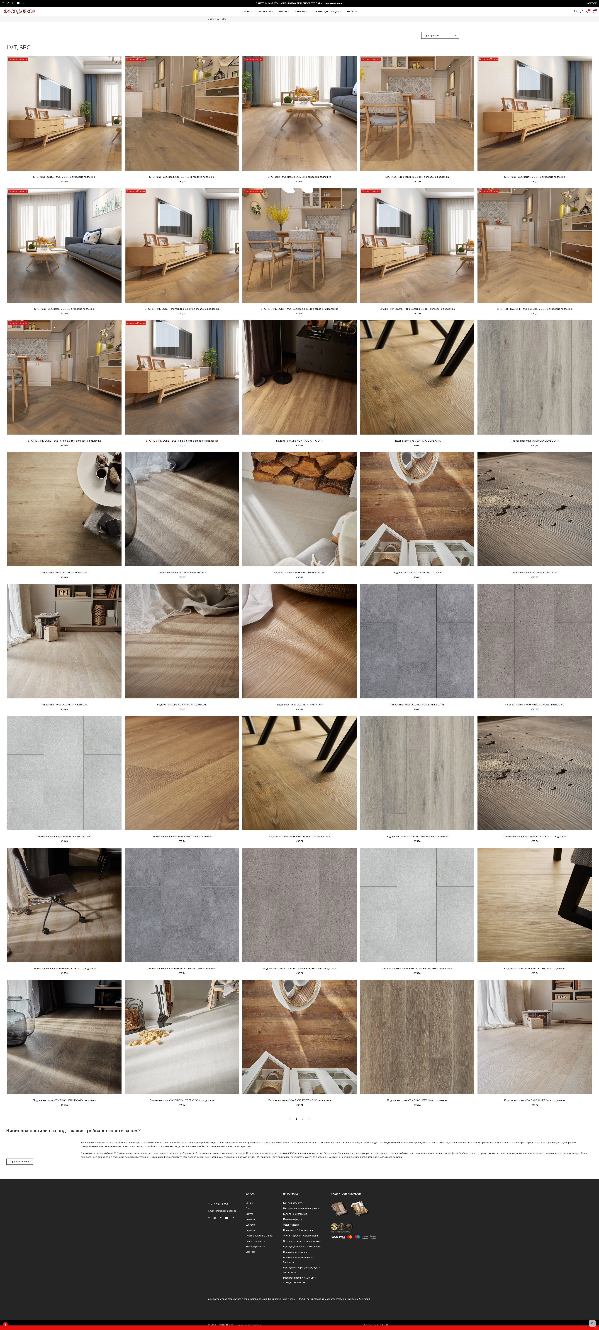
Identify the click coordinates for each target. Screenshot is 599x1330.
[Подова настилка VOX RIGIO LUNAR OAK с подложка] (534, 774)
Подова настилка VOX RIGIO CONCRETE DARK (417, 704)
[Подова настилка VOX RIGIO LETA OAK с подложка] (417, 1038)
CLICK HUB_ (384, 1325)
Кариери (250, 1230)
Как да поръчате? (293, 1203)
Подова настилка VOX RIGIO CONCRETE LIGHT (64, 836)
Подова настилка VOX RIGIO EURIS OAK (64, 572)
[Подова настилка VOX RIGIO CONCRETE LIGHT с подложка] (417, 906)
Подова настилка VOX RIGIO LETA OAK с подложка (417, 1100)
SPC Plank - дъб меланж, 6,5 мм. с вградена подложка (299, 176)
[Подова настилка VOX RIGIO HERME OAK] (182, 511)
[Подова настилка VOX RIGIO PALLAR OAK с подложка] (64, 906)
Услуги (249, 1213)
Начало (210, 18)
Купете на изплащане (295, 1213)
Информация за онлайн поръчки (301, 1208)
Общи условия (291, 1224)
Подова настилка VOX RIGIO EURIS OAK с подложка (534, 968)
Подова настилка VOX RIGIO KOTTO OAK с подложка (299, 1100)
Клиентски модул (255, 1241)
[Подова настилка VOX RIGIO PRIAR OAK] (299, 643)
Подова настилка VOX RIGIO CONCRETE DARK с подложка (182, 968)
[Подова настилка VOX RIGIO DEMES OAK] (534, 379)
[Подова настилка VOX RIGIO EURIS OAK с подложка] (534, 906)
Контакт (250, 1219)
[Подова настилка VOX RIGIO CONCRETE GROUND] (534, 643)
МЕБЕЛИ (300, 11)
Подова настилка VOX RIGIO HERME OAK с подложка (64, 1100)
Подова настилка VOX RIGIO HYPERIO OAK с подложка (182, 1100)
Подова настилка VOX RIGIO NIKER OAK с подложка (534, 1100)
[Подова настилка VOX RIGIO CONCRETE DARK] (417, 643)
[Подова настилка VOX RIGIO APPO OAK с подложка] (182, 774)
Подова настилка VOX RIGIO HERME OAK (182, 572)
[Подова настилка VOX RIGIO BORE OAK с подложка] (299, 774)
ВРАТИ (283, 11)
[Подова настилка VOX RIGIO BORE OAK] (417, 379)
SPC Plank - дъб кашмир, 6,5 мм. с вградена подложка (417, 176)
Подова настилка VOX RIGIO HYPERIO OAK (299, 572)
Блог (248, 1208)
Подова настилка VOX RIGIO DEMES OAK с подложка (417, 836)
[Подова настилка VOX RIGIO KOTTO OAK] (417, 511)
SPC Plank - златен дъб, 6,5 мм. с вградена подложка (64, 176)
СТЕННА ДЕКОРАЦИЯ (326, 11)
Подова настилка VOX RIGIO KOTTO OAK (417, 572)
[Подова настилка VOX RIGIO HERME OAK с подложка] (64, 1038)
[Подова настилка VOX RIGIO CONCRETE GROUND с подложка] (299, 906)
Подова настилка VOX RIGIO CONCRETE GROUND (534, 704)
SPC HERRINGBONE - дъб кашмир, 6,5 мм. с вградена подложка (534, 308)
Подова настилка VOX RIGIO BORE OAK (417, 440)
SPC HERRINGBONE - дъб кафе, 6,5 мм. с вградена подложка (182, 440)
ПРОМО (246, 11)
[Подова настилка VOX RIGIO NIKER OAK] (64, 643)
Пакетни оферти (292, 1219)
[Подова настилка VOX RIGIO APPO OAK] (299, 379)
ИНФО (351, 11)
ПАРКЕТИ (265, 11)
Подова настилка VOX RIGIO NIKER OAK (64, 704)
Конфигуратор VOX (257, 1246)
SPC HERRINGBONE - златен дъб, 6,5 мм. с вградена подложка (182, 308)
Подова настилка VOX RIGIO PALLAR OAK (182, 704)
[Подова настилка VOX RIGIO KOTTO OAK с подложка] (299, 1038)
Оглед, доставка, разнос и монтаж (302, 1241)
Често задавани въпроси (259, 1235)
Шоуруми (251, 1224)
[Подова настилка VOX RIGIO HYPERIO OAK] (299, 511)
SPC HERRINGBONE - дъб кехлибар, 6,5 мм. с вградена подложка (299, 308)
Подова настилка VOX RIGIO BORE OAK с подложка (299, 836)
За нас (249, 1203)
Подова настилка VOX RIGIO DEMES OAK (535, 440)
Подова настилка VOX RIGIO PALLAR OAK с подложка (64, 968)
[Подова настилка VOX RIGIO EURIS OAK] (64, 511)
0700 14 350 (221, 1204)
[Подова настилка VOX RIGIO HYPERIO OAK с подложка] (182, 1038)
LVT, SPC (221, 18)
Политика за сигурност (296, 1252)
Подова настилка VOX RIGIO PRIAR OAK (299, 704)
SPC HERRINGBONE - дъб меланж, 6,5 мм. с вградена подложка (417, 308)
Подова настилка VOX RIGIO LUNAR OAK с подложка (535, 836)
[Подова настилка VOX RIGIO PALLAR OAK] (182, 643)
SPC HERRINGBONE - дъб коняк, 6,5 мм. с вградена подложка (64, 440)
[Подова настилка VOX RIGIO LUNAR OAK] (534, 511)
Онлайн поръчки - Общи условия (301, 1235)
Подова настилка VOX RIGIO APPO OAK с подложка (181, 836)
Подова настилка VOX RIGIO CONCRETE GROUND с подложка (299, 968)
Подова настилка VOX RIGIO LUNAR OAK (535, 572)
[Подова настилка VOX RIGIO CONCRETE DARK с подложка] (182, 906)
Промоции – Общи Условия (298, 1230)
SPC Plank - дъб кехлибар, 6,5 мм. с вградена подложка (181, 176)
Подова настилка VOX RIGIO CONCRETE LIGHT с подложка (417, 968)
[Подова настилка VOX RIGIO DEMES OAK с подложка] (417, 774)
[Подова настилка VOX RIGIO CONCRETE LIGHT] (64, 774)
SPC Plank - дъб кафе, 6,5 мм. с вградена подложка (64, 308)
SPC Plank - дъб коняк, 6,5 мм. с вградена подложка (534, 176)
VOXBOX (251, 1252)
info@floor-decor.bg (225, 1210)
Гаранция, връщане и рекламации (301, 1246)
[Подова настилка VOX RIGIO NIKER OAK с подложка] (534, 1038)
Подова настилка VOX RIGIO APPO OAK (299, 440)
